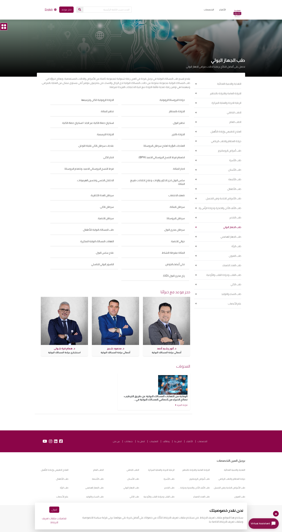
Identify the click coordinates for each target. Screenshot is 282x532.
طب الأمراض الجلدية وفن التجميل (229, 487)
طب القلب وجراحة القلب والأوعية (158, 496)
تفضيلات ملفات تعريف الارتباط (54, 520)
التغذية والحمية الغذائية (234, 470)
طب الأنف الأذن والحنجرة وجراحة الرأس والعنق (194, 487)
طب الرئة (64, 487)
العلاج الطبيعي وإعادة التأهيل (54, 470)
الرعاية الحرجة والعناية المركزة (161, 470)
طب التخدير (169, 487)
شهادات (129, 441)
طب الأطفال (62, 479)
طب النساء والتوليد (95, 496)
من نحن (116, 441)
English (49, 9)
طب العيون (239, 496)
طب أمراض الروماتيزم (199, 479)
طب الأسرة (169, 479)
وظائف (166, 441)
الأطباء (222, 9)
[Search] (79, 10)
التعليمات (153, 441)
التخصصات (209, 9)
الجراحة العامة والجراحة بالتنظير (196, 470)
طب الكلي (134, 496)
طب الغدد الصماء (201, 496)
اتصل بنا (178, 441)
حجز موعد (66, 9)
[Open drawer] (4, 26)
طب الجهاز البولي (131, 487)
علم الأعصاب (62, 496)
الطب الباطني (132, 470)
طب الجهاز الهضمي (94, 487)
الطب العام (98, 470)
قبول (54, 509)
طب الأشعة (98, 479)
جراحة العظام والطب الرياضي (231, 479)
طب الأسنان (133, 479)
